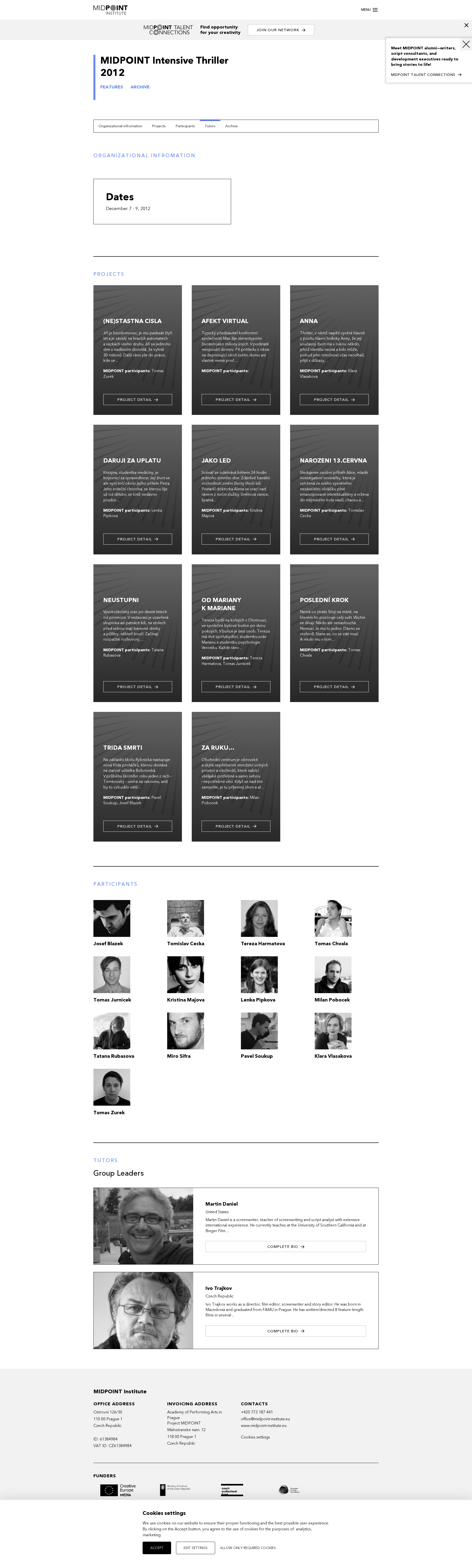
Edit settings (195, 1548)
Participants (185, 126)
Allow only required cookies (248, 1548)
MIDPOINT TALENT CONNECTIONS (423, 74)
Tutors (210, 126)
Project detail (134, 399)
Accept (156, 1548)
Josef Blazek (130, 803)
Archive (231, 126)
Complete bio (282, 1246)
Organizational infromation (120, 126)
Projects (159, 126)
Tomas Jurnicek (237, 663)
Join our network (278, 30)
